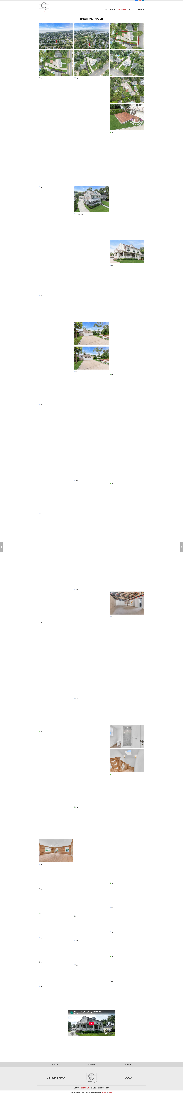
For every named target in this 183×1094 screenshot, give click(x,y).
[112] (127, 760)
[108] (56, 850)
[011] (127, 90)
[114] (127, 736)
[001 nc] (91, 199)
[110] (91, 860)
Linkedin (128, 1065)
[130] (127, 318)
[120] (56, 566)
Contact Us (101, 1088)
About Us (76, 1088)
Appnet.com (104, 1092)
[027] (91, 36)
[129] (56, 348)
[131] (127, 251)
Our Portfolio (85, 1088)
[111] (127, 827)
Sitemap (110, 1092)
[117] (127, 669)
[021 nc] (91, 63)
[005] (56, 240)
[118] (127, 603)
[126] (91, 424)
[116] (56, 675)
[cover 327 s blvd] (91, 267)
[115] (91, 751)
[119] (91, 642)
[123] (56, 457)
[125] (127, 427)
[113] (56, 784)
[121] (127, 536)
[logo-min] (44, 7)
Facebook (55, 1065)
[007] (127, 185)
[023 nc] (56, 63)
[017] (127, 63)
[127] (91, 358)
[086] (56, 1039)
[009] (127, 117)
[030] (56, 36)
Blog (107, 1088)
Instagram (92, 1065)
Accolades (93, 1088)
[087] (127, 1034)
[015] (56, 131)
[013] (91, 131)
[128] (91, 333)
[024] (127, 36)
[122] (91, 533)
